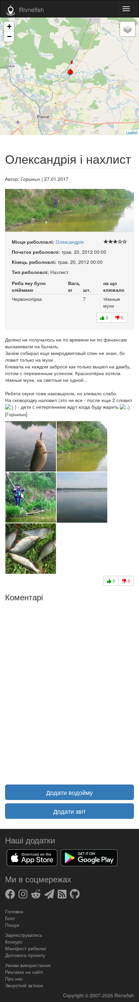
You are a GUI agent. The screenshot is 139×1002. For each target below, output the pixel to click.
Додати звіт (69, 811)
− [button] (9, 36)
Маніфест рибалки (25, 948)
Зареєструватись (23, 934)
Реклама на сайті (24, 971)
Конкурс (14, 941)
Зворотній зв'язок (24, 985)
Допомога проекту (25, 955)
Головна (14, 911)
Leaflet (131, 132)
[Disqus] (69, 689)
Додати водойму (69, 792)
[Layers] (127, 29)
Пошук (12, 924)
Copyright (74, 995)
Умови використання (28, 965)
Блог (10, 918)
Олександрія (70, 241)
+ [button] (9, 26)
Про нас (14, 978)
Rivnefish (124, 995)
